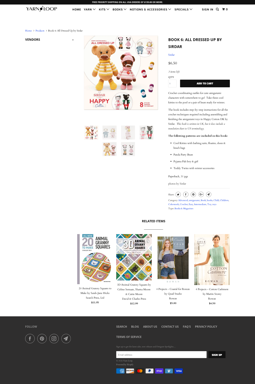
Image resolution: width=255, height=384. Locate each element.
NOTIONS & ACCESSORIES (149, 9)
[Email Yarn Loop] (67, 338)
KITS (103, 9)
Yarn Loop (127, 360)
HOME (76, 9)
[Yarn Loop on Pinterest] (43, 338)
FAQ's (187, 327)
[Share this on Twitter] (178, 194)
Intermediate (200, 204)
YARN (88, 9)
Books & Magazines (184, 208)
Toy (209, 204)
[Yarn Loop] (43, 8)
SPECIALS (182, 9)
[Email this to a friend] (208, 194)
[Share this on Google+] (201, 194)
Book (203, 200)
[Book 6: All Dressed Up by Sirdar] (121, 72)
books (209, 200)
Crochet (184, 204)
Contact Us (170, 327)
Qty (171, 77)
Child (216, 200)
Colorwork (173, 204)
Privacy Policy (206, 327)
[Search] (217, 9)
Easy (191, 204)
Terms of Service (129, 337)
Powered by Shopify (124, 364)
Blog (135, 327)
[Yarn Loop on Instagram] (55, 338)
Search (121, 327)
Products (40, 30)
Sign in (207, 9)
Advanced (183, 200)
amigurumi (194, 200)
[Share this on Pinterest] (193, 194)
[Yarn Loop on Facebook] (31, 338)
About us (150, 327)
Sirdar (171, 55)
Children (224, 200)
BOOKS (118, 9)
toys (214, 204)
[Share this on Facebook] (185, 194)
